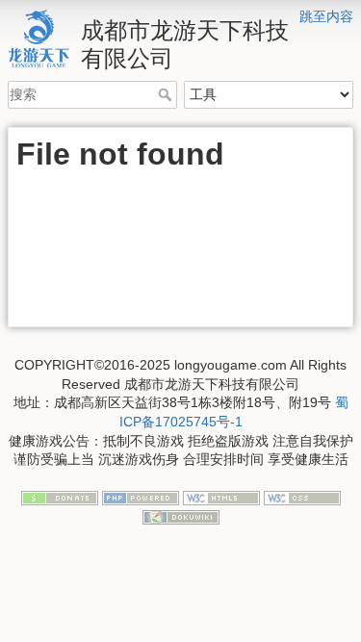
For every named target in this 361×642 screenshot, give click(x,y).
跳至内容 (326, 16)
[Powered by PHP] (140, 496)
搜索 (167, 94)
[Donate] (59, 496)
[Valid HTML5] (221, 496)
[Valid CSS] (302, 496)
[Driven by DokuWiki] (180, 516)
